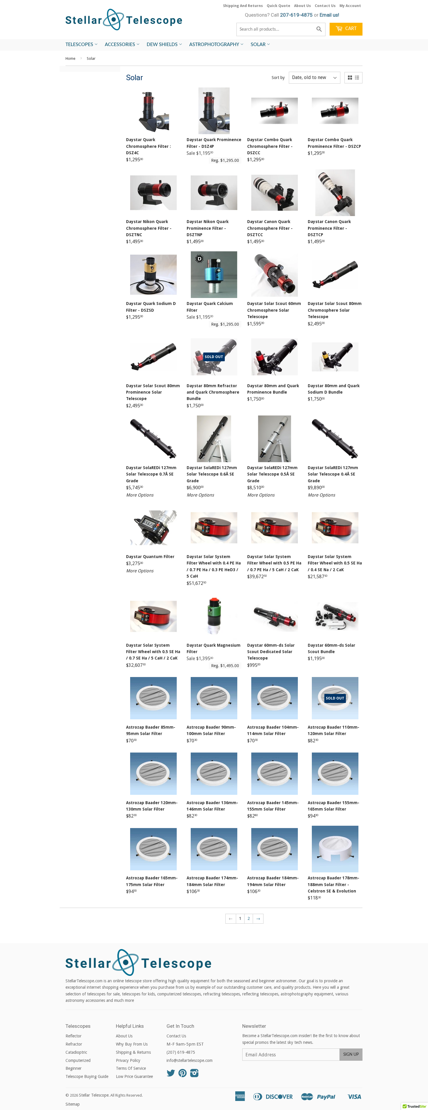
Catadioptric (76, 1052)
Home (70, 58)
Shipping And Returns (243, 5)
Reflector (74, 1036)
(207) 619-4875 (181, 1052)
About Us (302, 5)
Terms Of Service (131, 1068)
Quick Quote (278, 5)
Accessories (120, 45)
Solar (259, 45)
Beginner (74, 1068)
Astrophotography (214, 45)
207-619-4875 (296, 15)
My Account (350, 5)
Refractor (74, 1044)
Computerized (78, 1060)
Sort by (278, 77)
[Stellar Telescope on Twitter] (171, 1075)
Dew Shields (163, 45)
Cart (350, 28)
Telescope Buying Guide (87, 1076)
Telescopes (80, 45)
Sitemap (73, 1104)
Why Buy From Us (132, 1044)
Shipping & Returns (133, 1052)
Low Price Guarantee (134, 1076)
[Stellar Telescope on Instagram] (194, 1075)
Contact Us (325, 5)
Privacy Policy (128, 1060)
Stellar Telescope (94, 1095)
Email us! (329, 15)
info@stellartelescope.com (190, 1060)
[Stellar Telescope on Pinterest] (182, 1075)
